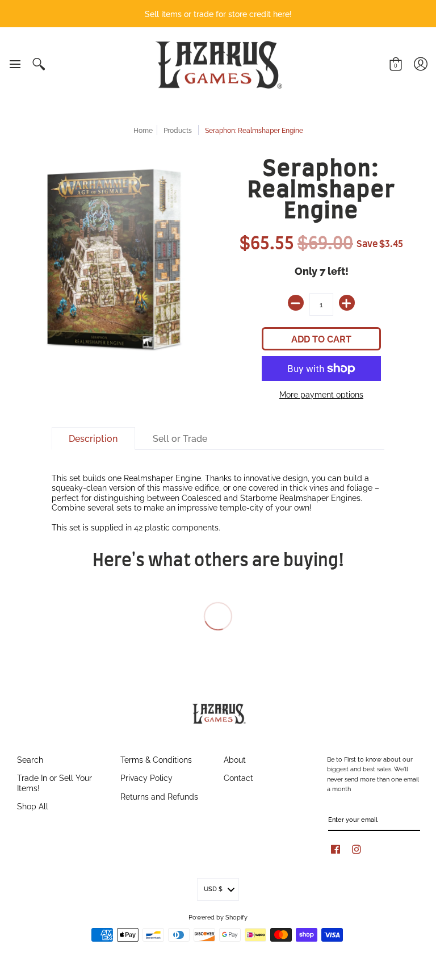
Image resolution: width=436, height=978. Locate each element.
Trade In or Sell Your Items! (54, 782)
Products (178, 130)
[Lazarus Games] (217, 64)
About (235, 759)
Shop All (32, 805)
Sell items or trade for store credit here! (218, 13)
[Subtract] (296, 303)
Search (30, 759)
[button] (14, 64)
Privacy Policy (146, 777)
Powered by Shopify (218, 917)
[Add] (347, 303)
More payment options (321, 394)
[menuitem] (14, 64)
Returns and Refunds (159, 796)
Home (143, 130)
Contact (238, 777)
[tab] (94, 438)
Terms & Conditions (156, 759)
